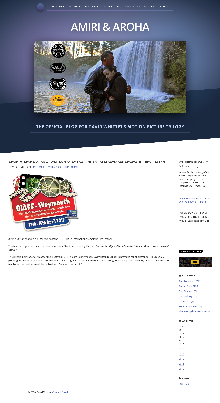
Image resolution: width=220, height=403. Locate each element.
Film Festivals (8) (188, 291)
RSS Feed (184, 383)
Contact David (60, 392)
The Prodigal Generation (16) (195, 311)
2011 (181, 363)
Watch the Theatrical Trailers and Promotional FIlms (195, 200)
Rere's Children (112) (190, 306)
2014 (181, 348)
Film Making (38, 166)
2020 (181, 326)
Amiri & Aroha (54, 166)
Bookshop (92, 6)
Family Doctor (136, 6)
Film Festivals (71, 166)
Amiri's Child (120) (189, 285)
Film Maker (112, 6)
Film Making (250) (188, 296)
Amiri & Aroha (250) (189, 280)
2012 (181, 358)
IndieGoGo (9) (186, 301)
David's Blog (160, 6)
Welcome (57, 6)
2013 (181, 353)
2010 (181, 368)
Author (74, 6)
